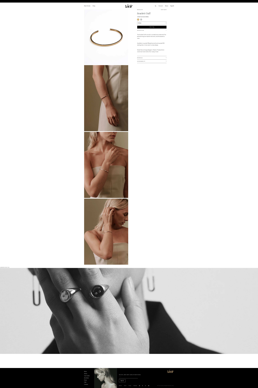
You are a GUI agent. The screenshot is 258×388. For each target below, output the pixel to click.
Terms (125, 385)
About (166, 6)
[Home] (170, 371)
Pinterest (148, 385)
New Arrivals (87, 6)
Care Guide (87, 375)
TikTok (145, 385)
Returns (120, 385)
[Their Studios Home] (129, 6)
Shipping (135, 385)
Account (161, 6)
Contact (86, 384)
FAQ (85, 382)
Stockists (86, 378)
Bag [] (172, 6)
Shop (94, 6)
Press (85, 380)
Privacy (130, 385)
